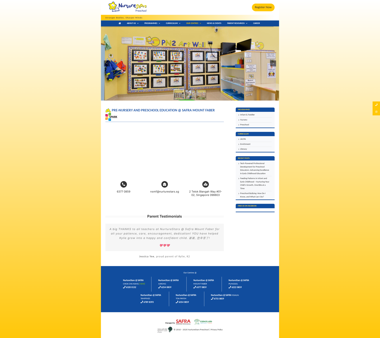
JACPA (243, 139)
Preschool (244, 125)
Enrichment (245, 144)
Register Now (263, 7)
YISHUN (225, 295)
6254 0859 (166, 287)
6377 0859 (201, 287)
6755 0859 (219, 299)
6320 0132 (131, 287)
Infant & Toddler (247, 115)
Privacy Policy (217, 330)
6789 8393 (149, 302)
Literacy (243, 149)
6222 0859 (237, 287)
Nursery (243, 120)
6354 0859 (184, 302)
